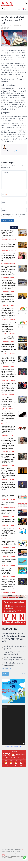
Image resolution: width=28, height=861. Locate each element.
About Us (4, 849)
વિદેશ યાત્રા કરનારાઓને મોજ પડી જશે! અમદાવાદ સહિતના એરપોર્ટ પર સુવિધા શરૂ (8, 512)
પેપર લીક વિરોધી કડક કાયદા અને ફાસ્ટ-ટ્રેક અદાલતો (15, 647)
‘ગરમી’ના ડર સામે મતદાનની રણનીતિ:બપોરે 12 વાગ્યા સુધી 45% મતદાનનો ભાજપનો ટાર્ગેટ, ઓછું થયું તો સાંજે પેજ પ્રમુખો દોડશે (8, 360)
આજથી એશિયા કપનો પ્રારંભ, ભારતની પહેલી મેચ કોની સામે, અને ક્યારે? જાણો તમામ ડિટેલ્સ (8, 543)
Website (4, 210)
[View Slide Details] (14, 612)
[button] (2, 28)
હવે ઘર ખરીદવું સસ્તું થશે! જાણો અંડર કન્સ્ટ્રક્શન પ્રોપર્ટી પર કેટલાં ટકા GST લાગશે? (8, 561)
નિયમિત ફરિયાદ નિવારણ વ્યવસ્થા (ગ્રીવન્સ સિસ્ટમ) (13, 664)
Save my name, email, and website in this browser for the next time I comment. (14, 215)
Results (23, 673)
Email (4, 202)
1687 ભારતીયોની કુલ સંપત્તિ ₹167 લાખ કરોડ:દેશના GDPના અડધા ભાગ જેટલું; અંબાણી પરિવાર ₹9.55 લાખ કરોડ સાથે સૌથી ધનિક (8, 486)
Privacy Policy (5, 851)
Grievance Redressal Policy (9, 853)
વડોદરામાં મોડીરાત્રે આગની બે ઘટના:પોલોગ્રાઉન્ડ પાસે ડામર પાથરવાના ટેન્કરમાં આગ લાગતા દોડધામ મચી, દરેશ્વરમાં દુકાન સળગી (8, 429)
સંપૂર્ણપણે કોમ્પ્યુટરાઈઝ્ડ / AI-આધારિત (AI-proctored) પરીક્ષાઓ (14, 653)
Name (4, 195)
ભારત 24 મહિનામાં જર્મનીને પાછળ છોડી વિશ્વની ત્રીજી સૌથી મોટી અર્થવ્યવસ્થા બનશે (8, 552)
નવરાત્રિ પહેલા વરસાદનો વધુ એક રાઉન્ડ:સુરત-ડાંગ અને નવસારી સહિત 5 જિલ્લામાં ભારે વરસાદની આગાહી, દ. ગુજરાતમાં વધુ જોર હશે (8, 532)
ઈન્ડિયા (2, 26)
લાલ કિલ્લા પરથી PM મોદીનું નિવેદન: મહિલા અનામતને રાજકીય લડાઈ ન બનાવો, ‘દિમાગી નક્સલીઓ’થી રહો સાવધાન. (7, 234)
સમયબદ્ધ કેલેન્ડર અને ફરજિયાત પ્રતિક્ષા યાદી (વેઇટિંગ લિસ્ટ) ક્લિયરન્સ (14, 659)
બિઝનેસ (6, 26)
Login (20, 849)
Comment (5, 172)
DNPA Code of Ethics (14, 851)
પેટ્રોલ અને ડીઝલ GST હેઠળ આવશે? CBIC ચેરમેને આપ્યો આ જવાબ (8, 521)
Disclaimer (16, 849)
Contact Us (10, 849)
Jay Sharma (17, 151)
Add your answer (6, 668)
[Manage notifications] (3, 855)
